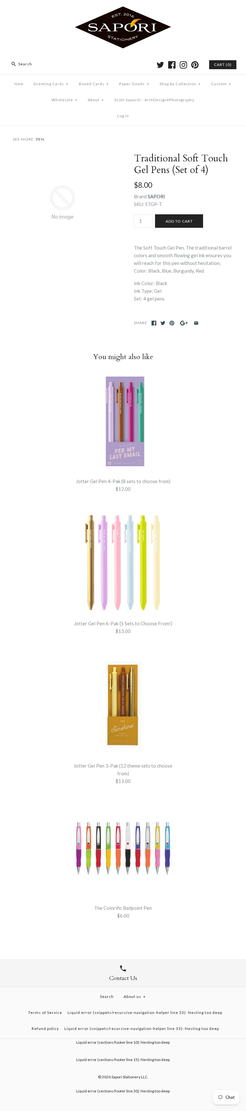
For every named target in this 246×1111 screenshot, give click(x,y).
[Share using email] (196, 323)
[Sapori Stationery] (123, 10)
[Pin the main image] (171, 323)
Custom (221, 83)
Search (107, 996)
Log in (123, 115)
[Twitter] (160, 65)
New (18, 83)
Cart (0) (223, 64)
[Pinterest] (195, 65)
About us (135, 996)
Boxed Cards (94, 83)
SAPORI (156, 196)
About (96, 99)
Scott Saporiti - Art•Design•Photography (154, 99)
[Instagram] (183, 65)
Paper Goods (134, 83)
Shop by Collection (180, 83)
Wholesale (65, 99)
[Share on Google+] (184, 323)
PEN (40, 139)
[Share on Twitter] (162, 323)
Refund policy (45, 1028)
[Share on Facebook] (154, 323)
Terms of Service (45, 1012)
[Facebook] (172, 65)
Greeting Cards (51, 83)
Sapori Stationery (125, 1076)
